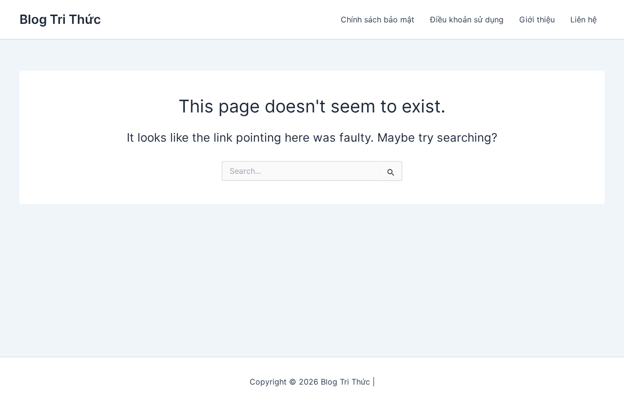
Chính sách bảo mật (377, 19)
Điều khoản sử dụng (467, 19)
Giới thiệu (537, 19)
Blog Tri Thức (60, 19)
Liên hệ (583, 19)
